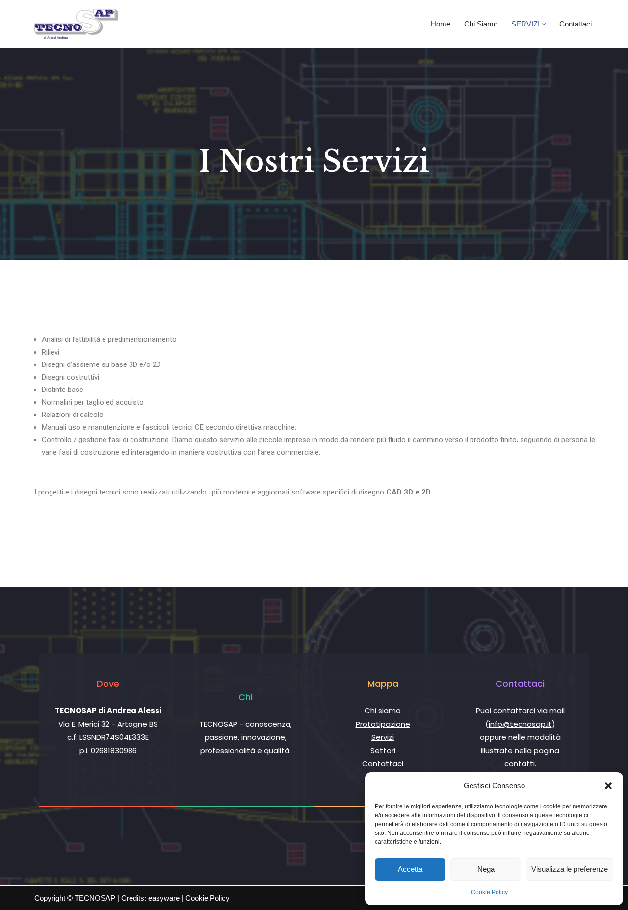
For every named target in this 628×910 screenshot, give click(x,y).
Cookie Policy (489, 892)
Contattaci (575, 24)
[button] (608, 786)
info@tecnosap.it (520, 724)
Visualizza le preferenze (569, 869)
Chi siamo (383, 710)
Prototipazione (383, 724)
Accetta (410, 869)
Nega (486, 869)
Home (440, 24)
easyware (164, 898)
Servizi (382, 737)
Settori (382, 750)
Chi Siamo (480, 24)
